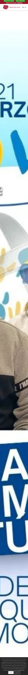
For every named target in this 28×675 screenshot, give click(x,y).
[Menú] (25, 7)
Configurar (17, 672)
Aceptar (10, 672)
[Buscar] (22, 7)
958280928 (19, 3)
